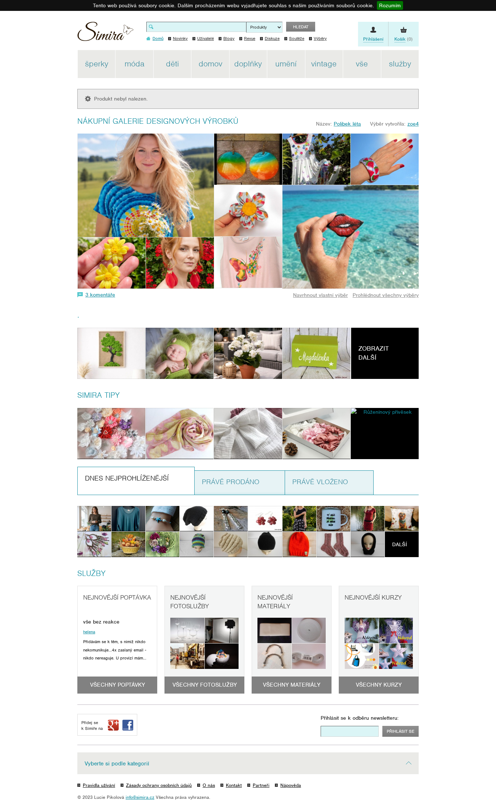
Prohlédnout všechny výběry (386, 295)
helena (89, 632)
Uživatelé (205, 38)
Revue (249, 38)
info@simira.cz (140, 797)
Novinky (180, 38)
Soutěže (296, 38)
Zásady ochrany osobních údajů (159, 785)
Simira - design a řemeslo (105, 34)
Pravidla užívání (99, 785)
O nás (209, 785)
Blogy (229, 38)
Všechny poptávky (117, 684)
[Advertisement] (453, 159)
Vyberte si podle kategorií (117, 763)
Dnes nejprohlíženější (127, 478)
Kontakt (234, 785)
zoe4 (413, 123)
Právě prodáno (230, 481)
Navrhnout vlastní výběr (320, 295)
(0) (403, 39)
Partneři (261, 785)
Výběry (320, 38)
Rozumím (390, 5)
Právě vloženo (320, 481)
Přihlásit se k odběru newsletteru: (360, 718)
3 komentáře (100, 294)
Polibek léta (347, 123)
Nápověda (290, 785)
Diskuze (272, 38)
